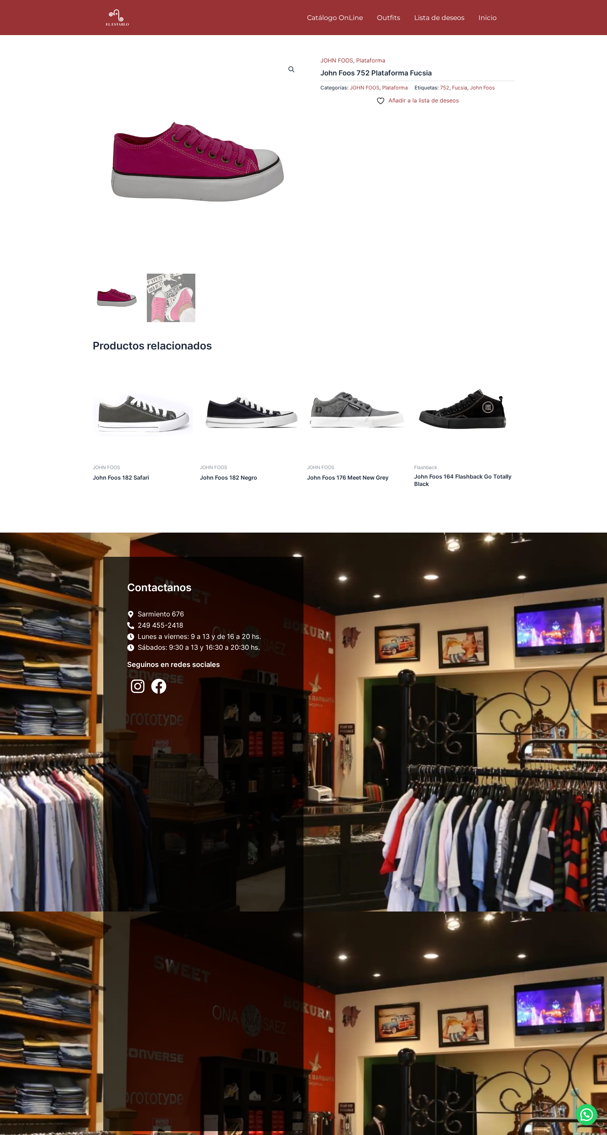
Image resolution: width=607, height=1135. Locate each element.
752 (444, 88)
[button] (291, 69)
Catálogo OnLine (335, 17)
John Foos (482, 88)
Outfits (388, 17)
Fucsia (459, 88)
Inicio (487, 17)
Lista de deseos (439, 17)
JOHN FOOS (336, 60)
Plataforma (370, 60)
